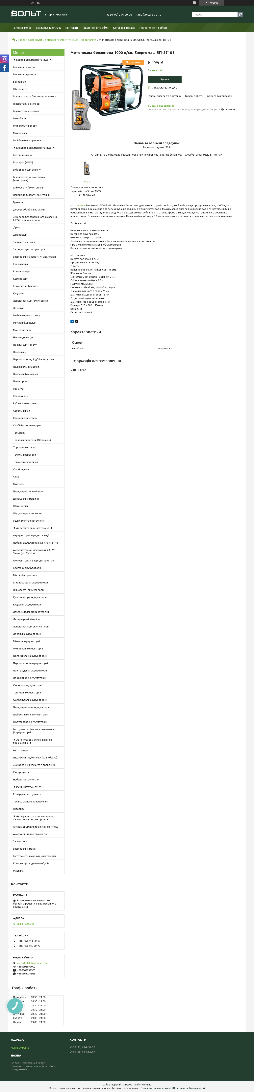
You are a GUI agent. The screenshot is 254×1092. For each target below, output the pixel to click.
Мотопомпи (88, 39)
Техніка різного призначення (30, 801)
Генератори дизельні (26, 111)
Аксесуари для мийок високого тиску (35, 826)
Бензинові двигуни (24, 67)
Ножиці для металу (25, 344)
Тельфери (19, 432)
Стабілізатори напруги (27, 425)
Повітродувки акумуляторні (30, 670)
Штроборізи (21, 506)
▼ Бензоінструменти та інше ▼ (32, 59)
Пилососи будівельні (25, 374)
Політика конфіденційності (189, 1088)
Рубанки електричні (25, 403)
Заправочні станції (24, 242)
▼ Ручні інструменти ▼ (27, 786)
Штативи (18, 808)
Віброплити (20, 89)
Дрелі (16, 227)
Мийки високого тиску (26, 315)
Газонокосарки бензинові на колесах (35, 96)
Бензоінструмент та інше (61, 39)
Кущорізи (18, 293)
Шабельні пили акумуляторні (30, 714)
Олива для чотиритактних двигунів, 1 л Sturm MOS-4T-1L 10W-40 (87, 191)
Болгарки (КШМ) (23, 162)
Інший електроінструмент (29, 520)
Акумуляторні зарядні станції (31, 535)
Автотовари (20, 750)
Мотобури (19, 118)
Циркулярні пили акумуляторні (31, 707)
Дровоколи (20, 234)
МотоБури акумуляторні (28, 648)
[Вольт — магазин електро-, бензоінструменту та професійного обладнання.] (26, 14)
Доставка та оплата (49, 27)
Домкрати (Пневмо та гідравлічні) (34, 764)
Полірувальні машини (26, 366)
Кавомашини (21, 264)
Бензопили (19, 81)
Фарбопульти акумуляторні (30, 699)
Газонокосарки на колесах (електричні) (29, 179)
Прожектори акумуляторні (29, 677)
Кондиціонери (21, 271)
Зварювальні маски (24, 848)
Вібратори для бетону (26, 169)
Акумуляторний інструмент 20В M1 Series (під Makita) (34, 552)
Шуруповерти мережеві (27, 513)
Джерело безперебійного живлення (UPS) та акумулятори (35, 218)
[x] (76, 322)
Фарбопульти (21, 469)
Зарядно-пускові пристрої (29, 249)
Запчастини (20, 841)
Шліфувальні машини (26, 498)
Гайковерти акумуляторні (28, 589)
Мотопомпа (77, 205)
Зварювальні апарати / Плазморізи (34, 256)
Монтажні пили (22, 330)
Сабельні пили (21, 410)
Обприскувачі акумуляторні (30, 655)
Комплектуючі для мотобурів (31, 863)
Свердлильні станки (25, 418)
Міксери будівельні (24, 322)
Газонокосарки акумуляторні (30, 582)
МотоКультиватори (25, 125)
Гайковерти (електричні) (28, 187)
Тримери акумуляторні (27, 692)
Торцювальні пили (24, 447)
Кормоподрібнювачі (25, 286)
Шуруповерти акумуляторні (30, 721)
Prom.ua (146, 1084)
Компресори (20, 278)
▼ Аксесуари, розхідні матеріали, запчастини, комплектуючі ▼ (33, 818)
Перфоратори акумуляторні (30, 663)
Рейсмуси (18, 388)
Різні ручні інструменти (27, 794)
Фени (16, 476)
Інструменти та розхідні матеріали (34, 856)
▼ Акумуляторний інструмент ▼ (33, 528)
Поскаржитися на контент (156, 1088)
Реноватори (20, 396)
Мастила (18, 870)
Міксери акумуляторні (26, 641)
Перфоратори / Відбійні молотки (33, 359)
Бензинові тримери (25, 74)
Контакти (71, 27)
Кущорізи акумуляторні (27, 604)
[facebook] (72, 322)
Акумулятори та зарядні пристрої (34, 560)
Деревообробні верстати (29, 209)
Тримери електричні (25, 462)
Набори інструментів (26, 779)
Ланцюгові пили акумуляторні (31, 626)
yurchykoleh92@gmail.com (32, 963)
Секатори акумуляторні (27, 685)
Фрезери (18, 484)
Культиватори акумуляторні (30, 597)
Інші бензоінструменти (27, 140)
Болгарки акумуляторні (27, 567)
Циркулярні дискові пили (28, 491)
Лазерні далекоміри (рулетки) (31, 611)
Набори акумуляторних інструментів (35, 542)
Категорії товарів (124, 27)
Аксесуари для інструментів (30, 834)
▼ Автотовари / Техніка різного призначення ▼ (33, 741)
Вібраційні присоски (25, 575)
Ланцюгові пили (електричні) (30, 300)
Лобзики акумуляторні (27, 633)
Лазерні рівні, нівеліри (26, 619)
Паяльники (19, 352)
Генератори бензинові (26, 103)
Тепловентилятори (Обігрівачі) (32, 440)
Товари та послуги (30, 39)
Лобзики (18, 308)
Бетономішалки (22, 155)
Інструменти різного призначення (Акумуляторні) (33, 731)
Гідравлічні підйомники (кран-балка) (35, 757)
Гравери (18, 202)
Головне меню (22, 27)
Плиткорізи (20, 381)
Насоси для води (23, 337)
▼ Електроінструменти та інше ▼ (34, 147)
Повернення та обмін (95, 27)
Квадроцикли (21, 772)
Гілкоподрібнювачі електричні (31, 194)
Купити (165, 79)
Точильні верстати (24, 454)
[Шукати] (240, 14)
